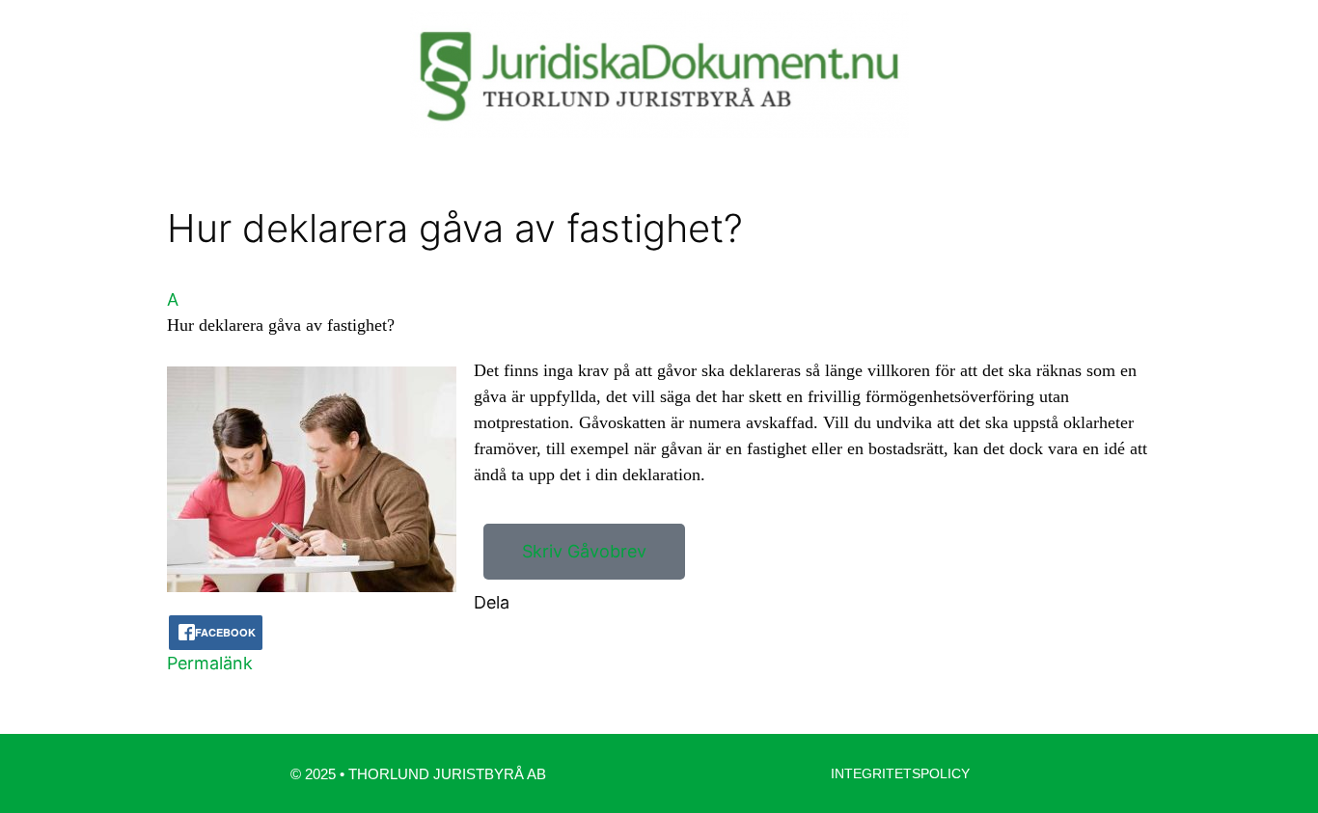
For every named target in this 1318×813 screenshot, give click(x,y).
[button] (659, 312)
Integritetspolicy (900, 773)
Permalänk (210, 663)
